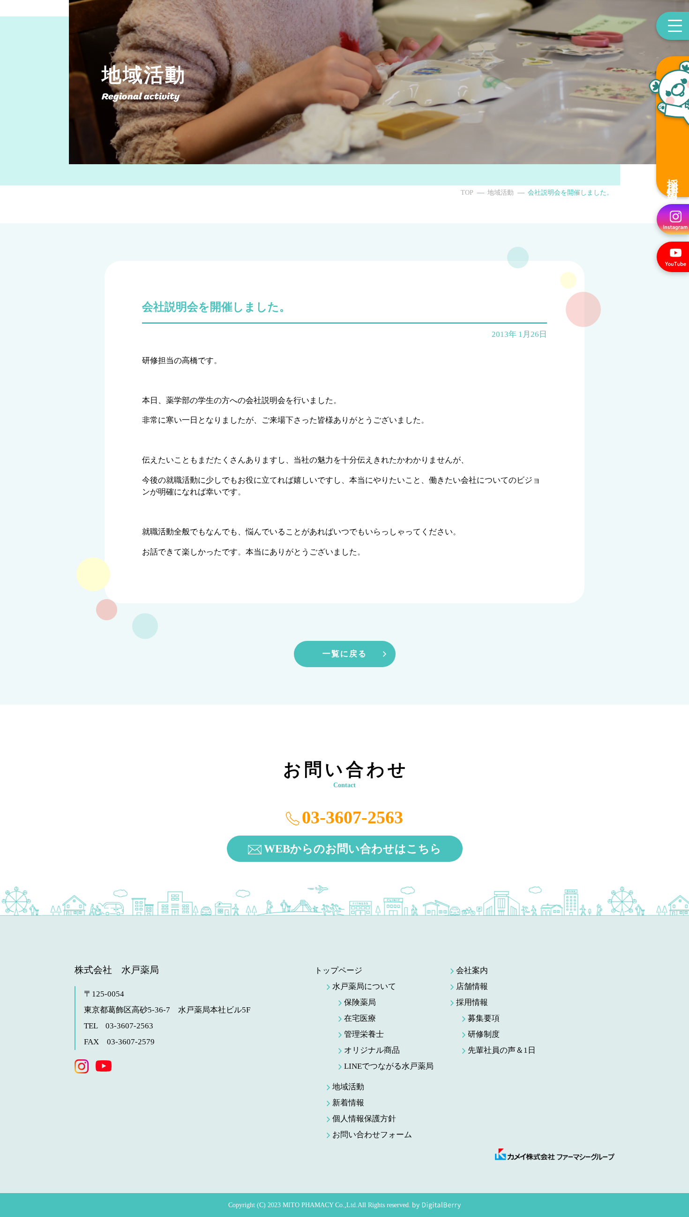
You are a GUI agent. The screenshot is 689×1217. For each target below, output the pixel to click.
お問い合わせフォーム (372, 1134)
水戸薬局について (364, 986)
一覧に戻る (344, 653)
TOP (467, 192)
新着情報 (348, 1102)
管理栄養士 (364, 1034)
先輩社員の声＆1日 (502, 1050)
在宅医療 (360, 1018)
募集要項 (484, 1018)
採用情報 (673, 177)
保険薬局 (360, 1002)
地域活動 (500, 192)
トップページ (338, 970)
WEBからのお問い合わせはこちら (353, 849)
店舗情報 (472, 986)
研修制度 (484, 1034)
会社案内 (472, 970)
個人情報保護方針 (364, 1118)
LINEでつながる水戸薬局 (389, 1066)
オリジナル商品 (372, 1050)
